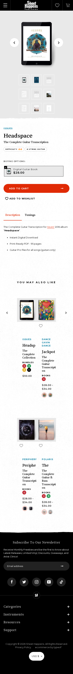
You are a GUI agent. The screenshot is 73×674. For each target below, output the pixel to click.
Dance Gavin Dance (46, 342)
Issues (8, 128)
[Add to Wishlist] (21, 306)
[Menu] (5, 5)
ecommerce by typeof (48, 647)
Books (46, 375)
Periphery (29, 459)
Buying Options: (15, 161)
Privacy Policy (23, 647)
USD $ (35, 656)
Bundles (28, 362)
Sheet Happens (35, 643)
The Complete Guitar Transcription (49, 364)
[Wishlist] (57, 5)
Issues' (50, 226)
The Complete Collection (28, 354)
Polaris (47, 459)
